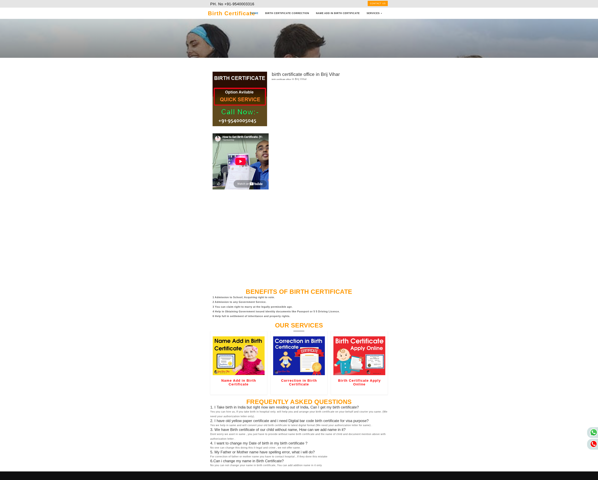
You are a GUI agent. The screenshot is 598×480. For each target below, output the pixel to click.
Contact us (378, 3)
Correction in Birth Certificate (299, 382)
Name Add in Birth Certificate (338, 13)
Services (373, 13)
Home (254, 13)
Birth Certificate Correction (287, 13)
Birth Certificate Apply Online (359, 382)
